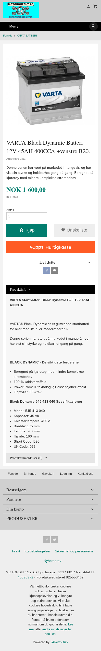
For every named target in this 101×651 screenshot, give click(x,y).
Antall (10, 210)
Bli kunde (30, 473)
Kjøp (30, 230)
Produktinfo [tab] (18, 289)
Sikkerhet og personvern (74, 551)
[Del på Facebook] (46, 270)
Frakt (16, 551)
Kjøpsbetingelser (37, 551)
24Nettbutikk (59, 642)
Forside (7, 35)
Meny (13, 26)
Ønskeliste (76, 230)
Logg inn (66, 473)
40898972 (25, 577)
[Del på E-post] (54, 270)
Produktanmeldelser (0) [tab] (26, 458)
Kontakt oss (85, 473)
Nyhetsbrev (52, 561)
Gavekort (48, 473)
